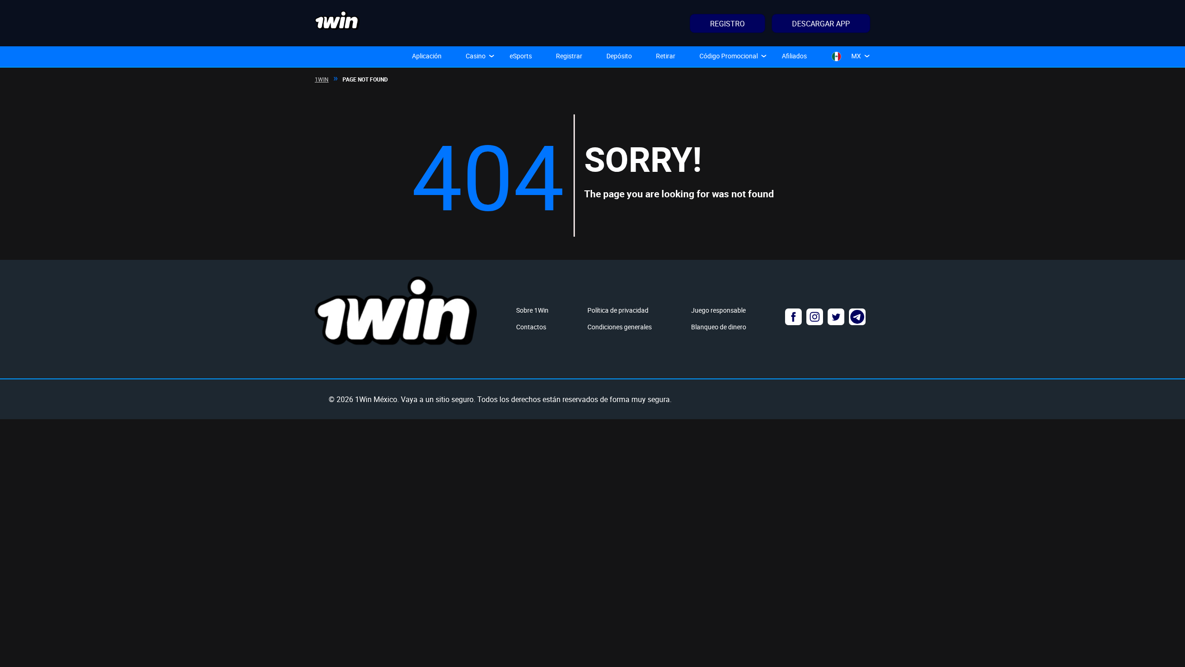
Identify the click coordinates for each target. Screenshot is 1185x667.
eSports (521, 55)
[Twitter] (836, 316)
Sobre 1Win (532, 310)
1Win (322, 79)
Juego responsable (718, 310)
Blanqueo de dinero (718, 326)
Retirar (665, 55)
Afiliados (794, 55)
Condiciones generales (619, 326)
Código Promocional (728, 55)
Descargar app (821, 24)
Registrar (569, 55)
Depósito (619, 55)
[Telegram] (857, 316)
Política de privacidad (618, 310)
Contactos (531, 326)
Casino (476, 55)
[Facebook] (793, 316)
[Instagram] (814, 316)
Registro (727, 24)
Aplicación (427, 55)
